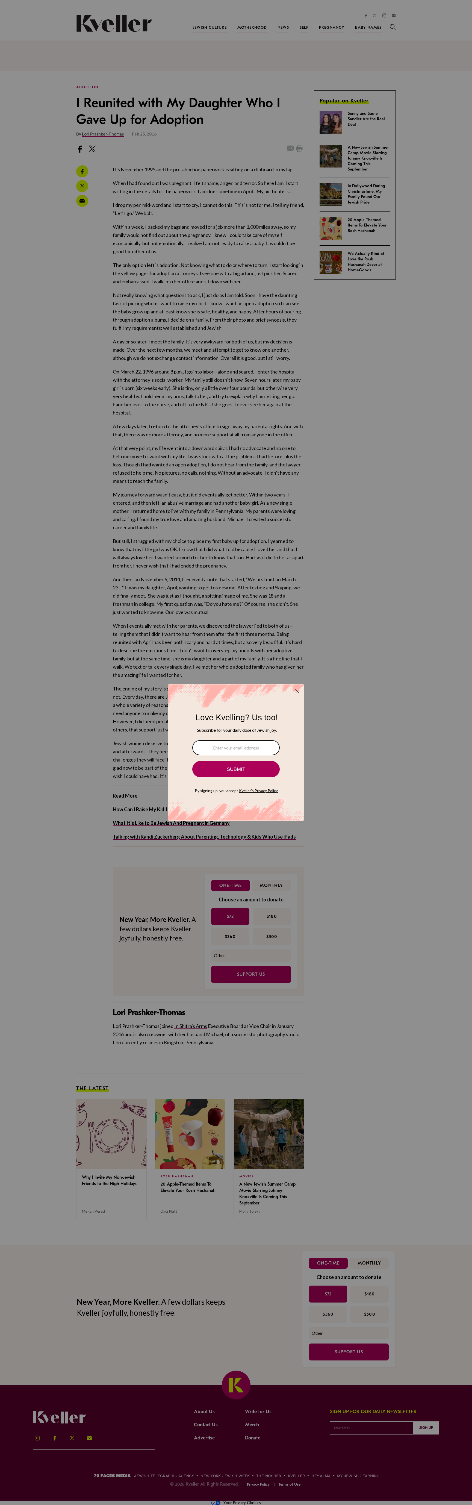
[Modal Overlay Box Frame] (236, 752)
